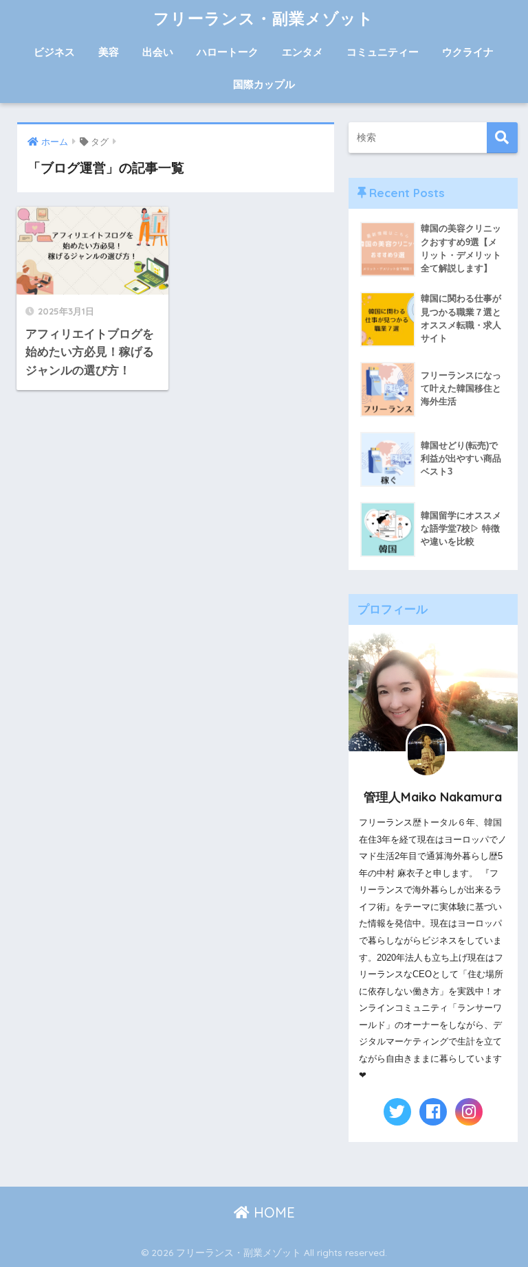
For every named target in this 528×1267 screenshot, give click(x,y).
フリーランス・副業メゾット (263, 18)
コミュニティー (382, 52)
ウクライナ (468, 52)
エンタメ (302, 52)
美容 (108, 52)
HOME (272, 1212)
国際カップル (264, 84)
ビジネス (54, 52)
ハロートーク (227, 52)
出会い (157, 52)
